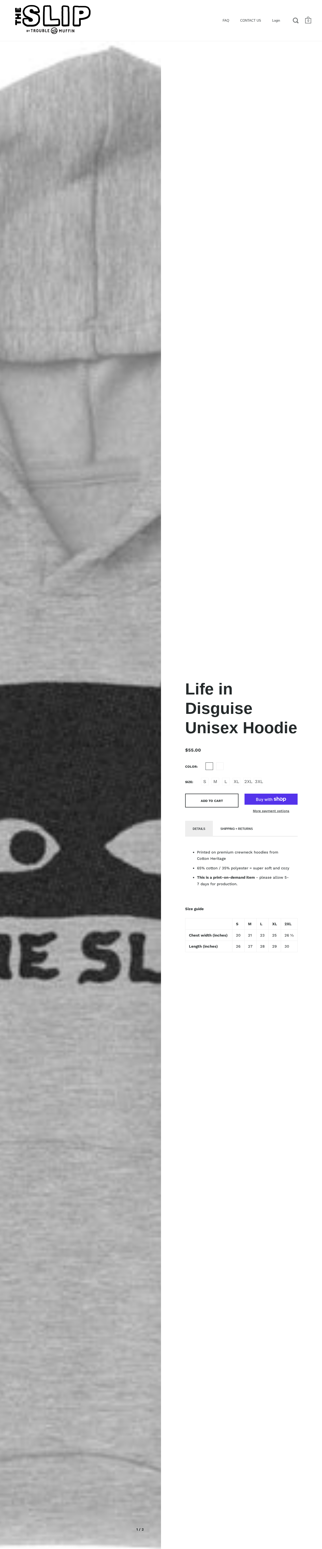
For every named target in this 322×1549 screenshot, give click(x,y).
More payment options (271, 811)
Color (191, 766)
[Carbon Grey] (209, 766)
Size (188, 782)
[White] (220, 766)
